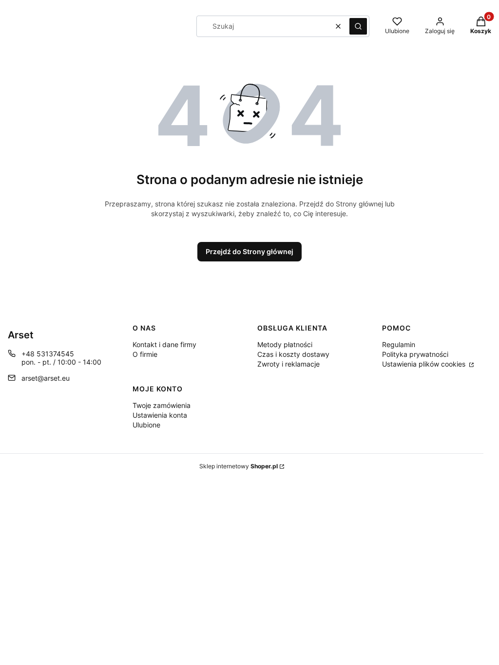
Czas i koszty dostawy (293, 354)
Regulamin (398, 344)
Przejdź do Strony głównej (249, 251)
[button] (358, 26)
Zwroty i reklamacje (288, 364)
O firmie (145, 354)
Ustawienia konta (160, 415)
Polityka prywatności (415, 354)
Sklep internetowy (238, 466)
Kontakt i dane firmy (164, 344)
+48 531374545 (47, 354)
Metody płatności (284, 344)
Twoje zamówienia (162, 405)
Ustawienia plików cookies (424, 364)
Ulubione (146, 425)
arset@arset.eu (45, 378)
